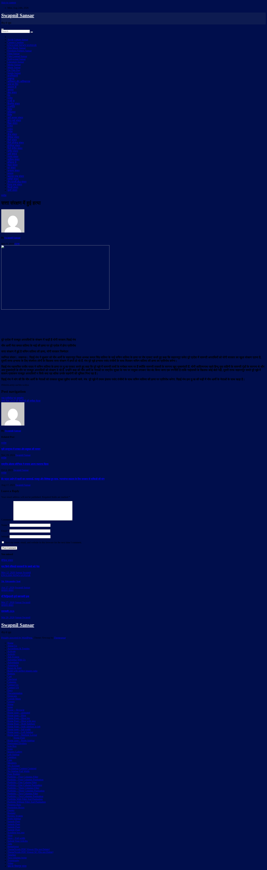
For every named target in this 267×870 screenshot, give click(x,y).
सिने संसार (12, 140)
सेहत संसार (12, 165)
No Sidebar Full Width (18, 771)
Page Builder (13, 774)
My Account (13, 765)
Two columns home (17, 857)
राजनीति (11, 106)
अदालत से (11, 87)
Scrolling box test (15, 832)
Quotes (10, 810)
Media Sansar (14, 64)
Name (5, 525)
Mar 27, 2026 (8, 602)
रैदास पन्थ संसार (14, 184)
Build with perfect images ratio (22, 671)
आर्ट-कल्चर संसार (15, 117)
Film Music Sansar (16, 48)
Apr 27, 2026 (7, 587)
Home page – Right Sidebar (21, 740)
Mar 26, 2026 (8, 617)
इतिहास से (11, 162)
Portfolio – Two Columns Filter (22, 793)
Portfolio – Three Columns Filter (23, 788)
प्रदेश (10, 98)
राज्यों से (11, 101)
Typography (13, 860)
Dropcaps (12, 696)
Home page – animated (18, 712)
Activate (11, 651)
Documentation (14, 693)
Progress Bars (14, 804)
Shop (10, 835)
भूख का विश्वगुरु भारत (16, 866)
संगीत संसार (12, 151)
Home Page (19, 737)
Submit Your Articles (17, 841)
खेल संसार (12, 92)
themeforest (13, 846)
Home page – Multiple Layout (22, 735)
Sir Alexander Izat (10, 581)
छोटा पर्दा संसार (14, 120)
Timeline (11, 855)
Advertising (13, 662)
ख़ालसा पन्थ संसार (15, 176)
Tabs (9, 843)
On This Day (13, 70)
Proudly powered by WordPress (17, 637)
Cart (9, 676)
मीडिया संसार (13, 137)
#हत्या (17, 243)
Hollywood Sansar (16, 59)
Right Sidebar (14, 818)
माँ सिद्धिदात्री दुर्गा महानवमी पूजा (15, 596)
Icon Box (12, 746)
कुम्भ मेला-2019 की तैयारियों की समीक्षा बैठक (20, 401)
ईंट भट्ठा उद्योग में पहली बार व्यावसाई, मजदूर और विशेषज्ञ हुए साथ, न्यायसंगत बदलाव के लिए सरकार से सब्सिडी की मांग (52, 479)
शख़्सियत (11, 112)
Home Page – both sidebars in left (23, 726)
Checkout (12, 679)
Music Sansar (14, 67)
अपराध (10, 89)
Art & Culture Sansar (17, 39)
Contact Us (12, 684)
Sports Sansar (14, 73)
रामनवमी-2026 (7, 611)
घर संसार (11, 168)
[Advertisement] (133, 323)
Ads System (13, 657)
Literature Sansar (15, 62)
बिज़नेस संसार (13, 103)
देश (8, 95)
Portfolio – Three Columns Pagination (25, 790)
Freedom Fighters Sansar (19, 50)
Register (11, 813)
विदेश (9, 109)
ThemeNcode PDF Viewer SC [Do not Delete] (30, 852)
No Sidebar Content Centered (21, 768)
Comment (7, 519)
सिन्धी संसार (12, 187)
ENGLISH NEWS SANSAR (22, 45)
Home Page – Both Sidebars (21, 724)
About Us (12, 645)
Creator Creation (15, 42)
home (10, 707)
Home (10, 643)
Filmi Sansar (13, 53)
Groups (11, 701)
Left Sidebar (13, 754)
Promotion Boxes (15, 807)
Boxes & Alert (14, 668)
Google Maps (14, 698)
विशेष (9, 115)
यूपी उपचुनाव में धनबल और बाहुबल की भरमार (20, 449)
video (10, 128)
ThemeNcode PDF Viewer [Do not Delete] (28, 849)
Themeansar (60, 637)
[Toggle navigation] (2, 29)
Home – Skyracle (15, 710)
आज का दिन (12, 84)
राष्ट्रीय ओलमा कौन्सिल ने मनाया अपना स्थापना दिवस (25, 464)
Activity (11, 654)
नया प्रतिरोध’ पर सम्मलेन (12, 398)
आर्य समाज (12, 154)
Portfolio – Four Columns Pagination (25, 779)
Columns (11, 682)
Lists (9, 760)
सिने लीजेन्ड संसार (15, 142)
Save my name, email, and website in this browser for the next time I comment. (43, 542)
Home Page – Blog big (18, 718)
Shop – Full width (16, 838)
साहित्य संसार (13, 159)
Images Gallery (14, 751)
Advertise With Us (16, 659)
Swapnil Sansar (17, 15)
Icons (10, 749)
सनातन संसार (13, 170)
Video (10, 863)
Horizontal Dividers (17, 743)
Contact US (13, 687)
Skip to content (8, 2)
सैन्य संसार (12, 134)
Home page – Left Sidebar (20, 732)
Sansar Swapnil (23, 572)
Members (12, 763)
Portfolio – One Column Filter (22, 782)
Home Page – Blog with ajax (21, 721)
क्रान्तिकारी (12, 76)
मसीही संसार (13, 179)
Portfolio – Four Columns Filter (22, 777)
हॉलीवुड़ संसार (13, 145)
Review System (15, 816)
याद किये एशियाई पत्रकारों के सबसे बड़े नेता (20, 566)
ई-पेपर (10, 126)
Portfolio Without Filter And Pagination (26, 802)
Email (5, 530)
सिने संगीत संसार (14, 148)
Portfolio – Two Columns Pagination (25, 796)
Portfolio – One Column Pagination (24, 785)
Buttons (11, 673)
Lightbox (11, 757)
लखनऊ (10, 78)
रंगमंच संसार (12, 156)
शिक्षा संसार (12, 123)
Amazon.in (12, 665)
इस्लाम (10, 173)
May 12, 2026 (8, 572)
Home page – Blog (16, 715)
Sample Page (13, 821)
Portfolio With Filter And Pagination (25, 799)
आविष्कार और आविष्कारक (18, 81)
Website (5, 536)
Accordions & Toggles (18, 648)
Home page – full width (19, 729)
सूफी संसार (12, 190)
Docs (10, 690)
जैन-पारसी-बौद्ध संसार (16, 181)
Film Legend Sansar (17, 56)
